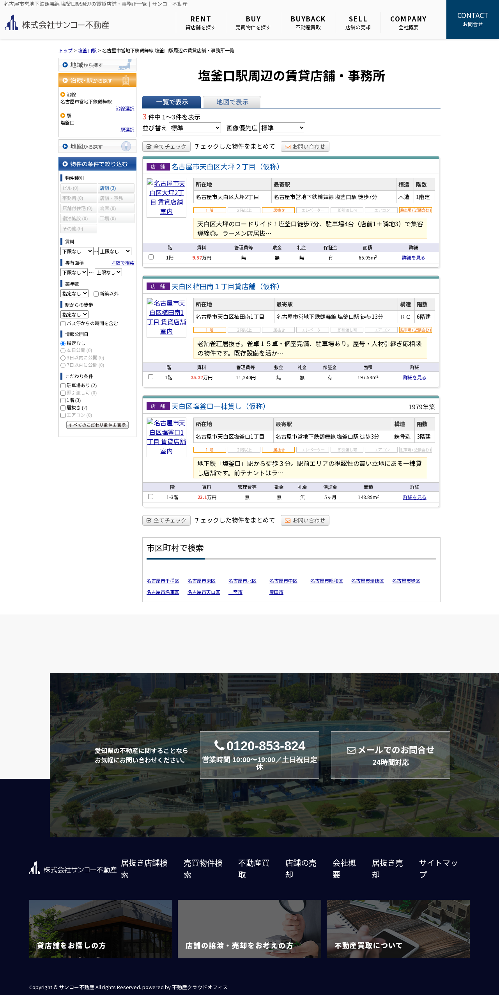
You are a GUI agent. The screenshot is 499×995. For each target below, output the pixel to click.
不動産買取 (308, 22)
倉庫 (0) (108, 208)
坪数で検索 (122, 262)
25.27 (197, 377)
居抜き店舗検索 (144, 868)
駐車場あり (82, 385)
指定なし (76, 342)
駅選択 (127, 129)
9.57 (197, 257)
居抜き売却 (387, 868)
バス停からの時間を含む (92, 323)
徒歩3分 (369, 436)
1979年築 (422, 406)
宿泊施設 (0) (75, 218)
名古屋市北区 (242, 580)
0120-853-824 (259, 754)
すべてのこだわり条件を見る (97, 425)
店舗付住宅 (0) (77, 208)
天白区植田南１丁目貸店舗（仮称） (228, 286)
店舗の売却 (358, 22)
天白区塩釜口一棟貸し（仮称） (221, 406)
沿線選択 (125, 108)
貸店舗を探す (201, 22)
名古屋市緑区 (406, 580)
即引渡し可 (82, 392)
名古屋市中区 (283, 580)
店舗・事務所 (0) (111, 199)
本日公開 (79, 349)
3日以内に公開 (85, 357)
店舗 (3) (108, 188)
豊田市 (276, 591)
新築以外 (109, 293)
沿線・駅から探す (97, 80)
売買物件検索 (203, 868)
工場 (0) (108, 218)
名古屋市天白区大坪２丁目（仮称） (228, 166)
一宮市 (235, 591)
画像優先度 (242, 127)
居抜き (77, 407)
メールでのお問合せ (396, 755)
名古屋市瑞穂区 (367, 580)
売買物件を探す (253, 22)
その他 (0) (72, 228)
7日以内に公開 (85, 364)
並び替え (154, 127)
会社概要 (408, 22)
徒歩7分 (367, 197)
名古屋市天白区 (204, 591)
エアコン (79, 414)
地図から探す (97, 146)
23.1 (202, 497)
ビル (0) (70, 188)
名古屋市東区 (202, 580)
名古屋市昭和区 (326, 580)
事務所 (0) (72, 198)
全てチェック (170, 146)
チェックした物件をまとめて (234, 146)
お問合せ (472, 19)
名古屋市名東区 (163, 591)
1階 (74, 399)
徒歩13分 (372, 316)
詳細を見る (413, 257)
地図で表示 (232, 102)
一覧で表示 (171, 102)
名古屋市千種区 (163, 580)
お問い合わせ (308, 146)
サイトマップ (438, 868)
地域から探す (97, 64)
